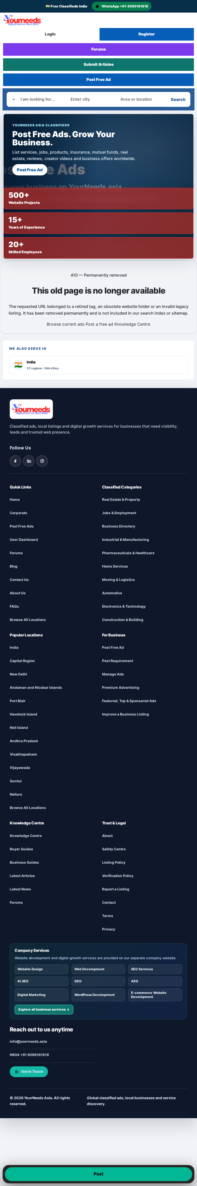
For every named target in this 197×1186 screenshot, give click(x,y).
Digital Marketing (31, 994)
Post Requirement (117, 661)
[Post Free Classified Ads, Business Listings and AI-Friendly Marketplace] (22, 20)
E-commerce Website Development (149, 995)
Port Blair (18, 701)
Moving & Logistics (118, 580)
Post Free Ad (98, 79)
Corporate (18, 513)
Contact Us (19, 580)
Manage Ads (113, 674)
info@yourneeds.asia (28, 1041)
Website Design (30, 969)
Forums (98, 49)
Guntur (16, 781)
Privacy (108, 929)
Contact (109, 902)
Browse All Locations (28, 620)
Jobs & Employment (119, 513)
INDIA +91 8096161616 (29, 1054)
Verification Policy (117, 875)
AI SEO (22, 981)
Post (98, 1173)
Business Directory (118, 526)
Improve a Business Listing (125, 714)
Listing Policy (113, 862)
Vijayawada (20, 768)
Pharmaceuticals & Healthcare (128, 553)
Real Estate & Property (121, 499)
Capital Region (22, 661)
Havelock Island (23, 714)
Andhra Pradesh (24, 741)
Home (15, 499)
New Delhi (18, 674)
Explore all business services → (44, 1009)
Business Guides (24, 862)
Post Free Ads (22, 526)
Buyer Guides (21, 849)
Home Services (115, 566)
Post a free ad (99, 324)
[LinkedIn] (28, 460)
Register (147, 34)
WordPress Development (94, 994)
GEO (78, 981)
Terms (107, 916)
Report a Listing (115, 889)
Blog (13, 566)
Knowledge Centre (132, 324)
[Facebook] (15, 460)
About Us (18, 593)
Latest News (20, 889)
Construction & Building (122, 620)
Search (178, 99)
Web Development (89, 969)
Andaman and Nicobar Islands (36, 687)
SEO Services (142, 969)
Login (50, 34)
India (14, 647)
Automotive (112, 593)
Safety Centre (114, 849)
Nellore (16, 794)
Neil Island (19, 728)
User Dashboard (24, 540)
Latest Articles (22, 875)
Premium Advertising (120, 687)
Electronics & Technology (124, 606)
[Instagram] (42, 460)
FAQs (14, 606)
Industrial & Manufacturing (125, 540)
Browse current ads (65, 324)
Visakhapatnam (23, 754)
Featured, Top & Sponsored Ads (129, 701)
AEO (135, 981)
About (107, 835)
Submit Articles (99, 64)
